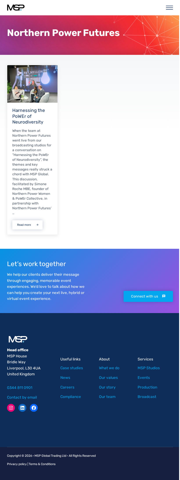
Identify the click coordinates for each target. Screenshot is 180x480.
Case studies (71, 368)
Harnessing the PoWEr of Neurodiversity (28, 116)
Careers (67, 387)
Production (147, 387)
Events (144, 377)
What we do (109, 368)
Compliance (70, 396)
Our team (107, 396)
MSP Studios (149, 368)
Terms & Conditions (42, 464)
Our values (108, 377)
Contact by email (22, 397)
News (65, 377)
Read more (30, 225)
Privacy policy (17, 464)
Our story (107, 387)
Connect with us (144, 296)
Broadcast (147, 396)
